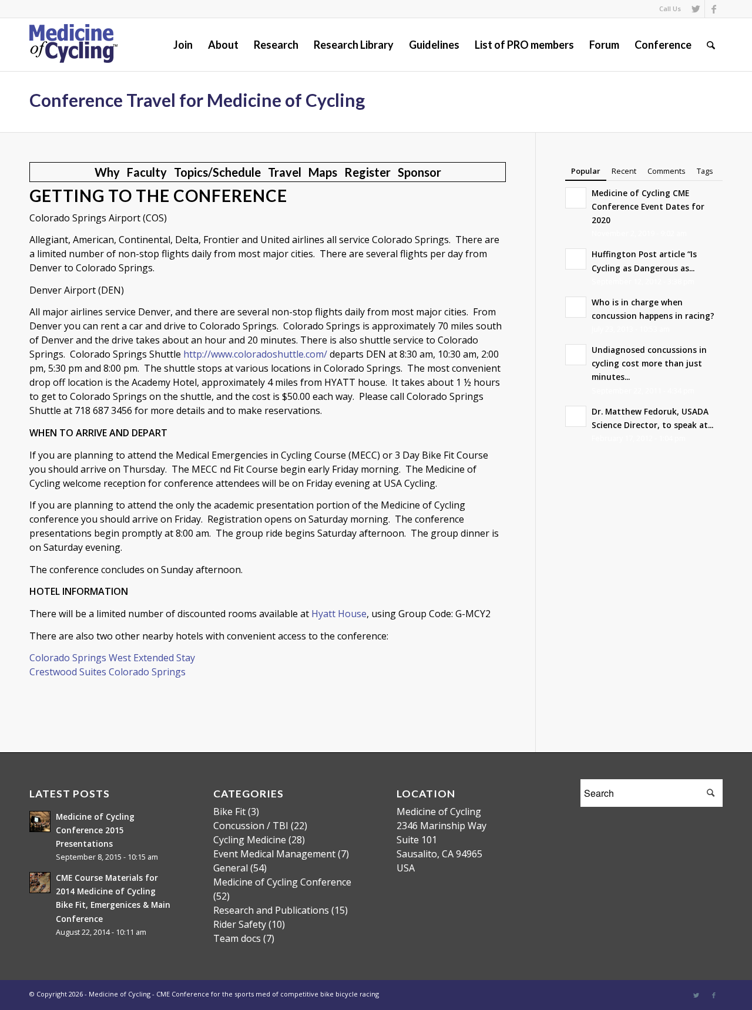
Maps (322, 172)
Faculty (147, 172)
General (230, 867)
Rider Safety (239, 924)
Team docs (237, 938)
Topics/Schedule (217, 172)
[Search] (711, 44)
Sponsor (419, 172)
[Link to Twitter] (695, 9)
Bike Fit (229, 811)
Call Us (670, 8)
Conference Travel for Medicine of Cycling (197, 99)
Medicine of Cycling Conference (282, 882)
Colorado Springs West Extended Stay (112, 657)
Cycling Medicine (249, 839)
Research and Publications (271, 910)
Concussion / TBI (250, 825)
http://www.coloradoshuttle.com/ (255, 354)
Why (107, 172)
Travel (284, 172)
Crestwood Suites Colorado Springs (107, 671)
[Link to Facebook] (714, 9)
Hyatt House (339, 613)
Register (367, 172)
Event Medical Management (274, 853)
